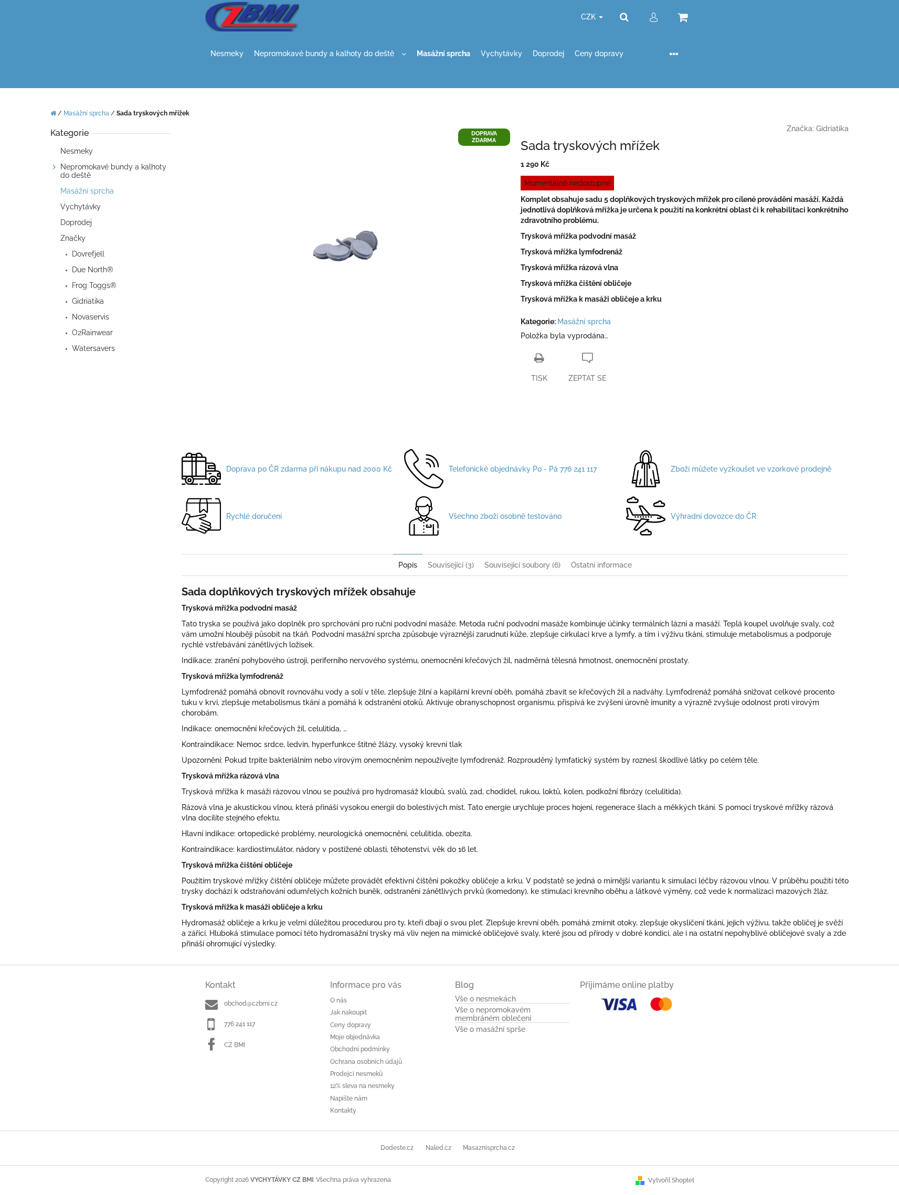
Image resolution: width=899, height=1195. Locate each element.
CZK (589, 17)
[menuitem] (227, 53)
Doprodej (76, 222)
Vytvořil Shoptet (671, 1180)
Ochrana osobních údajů (366, 1061)
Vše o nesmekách (485, 999)
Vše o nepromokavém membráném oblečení (493, 1014)
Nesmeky (77, 151)
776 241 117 (239, 1024)
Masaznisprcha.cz (489, 1147)
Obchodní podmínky (360, 1049)
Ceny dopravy (350, 1025)
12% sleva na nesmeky (362, 1086)
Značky (73, 238)
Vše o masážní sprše (490, 1029)
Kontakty (343, 1110)
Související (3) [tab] (451, 565)
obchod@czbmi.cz (251, 1003)
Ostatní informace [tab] (601, 565)
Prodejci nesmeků (356, 1073)
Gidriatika (832, 128)
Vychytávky (81, 206)
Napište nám (348, 1098)
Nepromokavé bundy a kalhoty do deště (113, 171)
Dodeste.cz (397, 1147)
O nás (338, 1000)
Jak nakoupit (348, 1012)
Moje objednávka (355, 1037)
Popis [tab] (407, 565)
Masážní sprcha (87, 191)
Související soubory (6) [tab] (522, 565)
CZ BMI (234, 1045)
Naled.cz (438, 1147)
